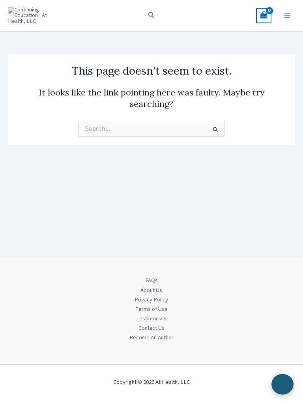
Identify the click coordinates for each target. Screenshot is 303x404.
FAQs (151, 280)
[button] (151, 15)
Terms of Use (151, 309)
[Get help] (282, 384)
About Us (151, 290)
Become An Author (151, 337)
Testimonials (151, 318)
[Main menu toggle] (287, 15)
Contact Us (151, 328)
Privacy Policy (151, 300)
